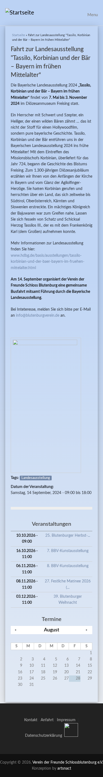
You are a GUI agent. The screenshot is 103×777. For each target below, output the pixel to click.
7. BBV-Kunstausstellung (67, 551)
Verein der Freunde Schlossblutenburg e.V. (67, 762)
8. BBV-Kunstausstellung (67, 566)
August (51, 629)
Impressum (67, 720)
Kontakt (30, 720)
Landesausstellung (35, 478)
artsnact (64, 768)
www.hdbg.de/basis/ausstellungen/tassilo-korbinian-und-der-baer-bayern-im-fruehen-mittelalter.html (47, 262)
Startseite (18, 35)
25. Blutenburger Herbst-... (67, 536)
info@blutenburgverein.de (37, 315)
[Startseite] (51, 13)
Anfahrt (47, 720)
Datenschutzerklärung (43, 736)
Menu (92, 15)
